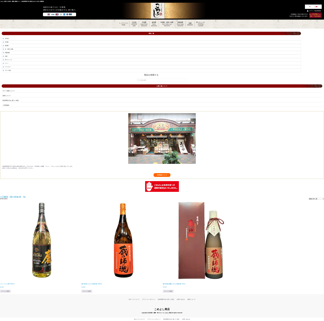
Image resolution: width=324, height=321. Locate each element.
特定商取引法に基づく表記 (11, 100)
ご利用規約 (6, 105)
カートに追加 (5, 291)
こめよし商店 (162, 309)
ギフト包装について (9, 91)
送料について (7, 95)
